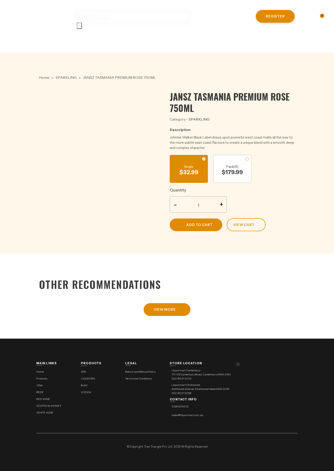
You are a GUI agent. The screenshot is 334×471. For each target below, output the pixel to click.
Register (275, 16)
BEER (149, 37)
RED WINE (173, 37)
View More (165, 309)
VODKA (86, 392)
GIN (83, 371)
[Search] (79, 25)
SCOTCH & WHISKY (210, 37)
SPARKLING (66, 77)
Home (77, 37)
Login (309, 16)
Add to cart (199, 225)
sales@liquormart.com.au (187, 415)
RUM (84, 385)
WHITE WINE (250, 37)
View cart (243, 225)
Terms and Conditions (138, 378)
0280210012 (180, 406)
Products (102, 37)
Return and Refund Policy (140, 371)
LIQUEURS (88, 378)
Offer (129, 37)
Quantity (178, 190)
